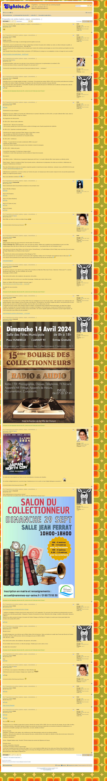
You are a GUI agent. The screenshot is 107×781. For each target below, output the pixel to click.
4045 (82, 25)
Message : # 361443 (8, 103)
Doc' (14, 60)
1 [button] (84, 21)
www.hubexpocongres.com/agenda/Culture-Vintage (15, 609)
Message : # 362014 (8, 319)
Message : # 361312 (8, 78)
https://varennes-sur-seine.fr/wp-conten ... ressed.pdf (16, 284)
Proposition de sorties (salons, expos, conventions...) (22, 19)
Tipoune (78, 226)
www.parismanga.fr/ (8, 260)
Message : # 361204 (8, 36)
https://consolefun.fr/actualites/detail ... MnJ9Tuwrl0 (15, 54)
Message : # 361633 (8, 215)
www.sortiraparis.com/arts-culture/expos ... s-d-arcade (16, 313)
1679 (82, 190)
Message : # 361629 (8, 182)
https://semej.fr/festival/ (8, 705)
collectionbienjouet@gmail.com (15, 168)
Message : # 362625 (8, 655)
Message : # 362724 (8, 711)
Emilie (78, 23)
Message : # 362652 (8, 688)
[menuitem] (11, 13)
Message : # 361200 (8, 26)
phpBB (43, 768)
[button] (83, 21)
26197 (82, 227)
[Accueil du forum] (17, 6)
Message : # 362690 (8, 698)
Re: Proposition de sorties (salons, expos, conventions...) (22, 24)
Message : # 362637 (8, 666)
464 (82, 93)
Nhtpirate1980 (79, 188)
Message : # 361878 (8, 237)
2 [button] (86, 21)
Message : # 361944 (8, 266)
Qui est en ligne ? (6, 760)
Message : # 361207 (8, 60)
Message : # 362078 (8, 431)
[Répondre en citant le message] (73, 24)
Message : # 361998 (8, 297)
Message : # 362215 (8, 490)
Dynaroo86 (79, 91)
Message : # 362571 (8, 627)
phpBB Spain (48, 769)
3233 (82, 68)
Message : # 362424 (8, 606)
